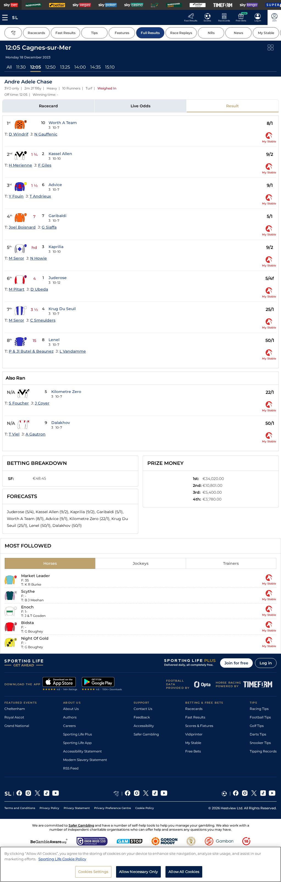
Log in (266, 663)
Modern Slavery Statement (85, 760)
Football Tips (260, 717)
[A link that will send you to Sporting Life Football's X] (253, 793)
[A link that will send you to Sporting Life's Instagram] (28, 793)
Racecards (194, 709)
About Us (71, 709)
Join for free (236, 663)
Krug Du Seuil (62, 308)
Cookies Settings (93, 871)
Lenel (54, 339)
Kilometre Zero (66, 391)
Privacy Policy (49, 808)
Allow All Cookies (183, 871)
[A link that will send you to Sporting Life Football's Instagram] (244, 793)
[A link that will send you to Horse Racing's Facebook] (127, 793)
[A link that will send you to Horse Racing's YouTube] (163, 793)
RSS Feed (70, 768)
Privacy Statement (77, 808)
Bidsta (27, 622)
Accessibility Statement (82, 751)
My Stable (193, 743)
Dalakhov (60, 422)
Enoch (27, 607)
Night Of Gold (35, 638)
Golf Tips (257, 726)
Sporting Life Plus (77, 734)
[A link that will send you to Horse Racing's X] (145, 793)
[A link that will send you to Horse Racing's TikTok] (154, 793)
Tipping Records (263, 751)
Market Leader (35, 575)
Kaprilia (56, 246)
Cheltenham (14, 709)
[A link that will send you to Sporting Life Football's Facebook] (235, 793)
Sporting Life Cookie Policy (62, 859)
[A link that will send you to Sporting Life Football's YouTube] (272, 793)
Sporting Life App (77, 743)
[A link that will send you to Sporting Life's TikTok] (46, 793)
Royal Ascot (14, 717)
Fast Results (195, 717)
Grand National (16, 726)
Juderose (58, 277)
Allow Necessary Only (138, 871)
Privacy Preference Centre (112, 808)
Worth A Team (63, 122)
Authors (70, 717)
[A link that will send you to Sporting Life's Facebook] (19, 793)
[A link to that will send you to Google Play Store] (102, 684)
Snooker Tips (260, 743)
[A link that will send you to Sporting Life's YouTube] (55, 793)
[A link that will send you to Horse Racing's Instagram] (136, 793)
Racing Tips (259, 709)
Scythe (28, 591)
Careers (69, 726)
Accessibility (144, 726)
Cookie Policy (144, 808)
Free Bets (193, 751)
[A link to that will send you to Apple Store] (60, 684)
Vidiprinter (194, 734)
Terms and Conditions (19, 808)
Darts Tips (258, 734)
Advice (55, 184)
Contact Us (143, 709)
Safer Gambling (146, 734)
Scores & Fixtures (199, 726)
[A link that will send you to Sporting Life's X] (37, 793)
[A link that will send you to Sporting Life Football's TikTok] (263, 793)
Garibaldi (57, 215)
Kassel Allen (60, 153)
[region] (140, 864)
